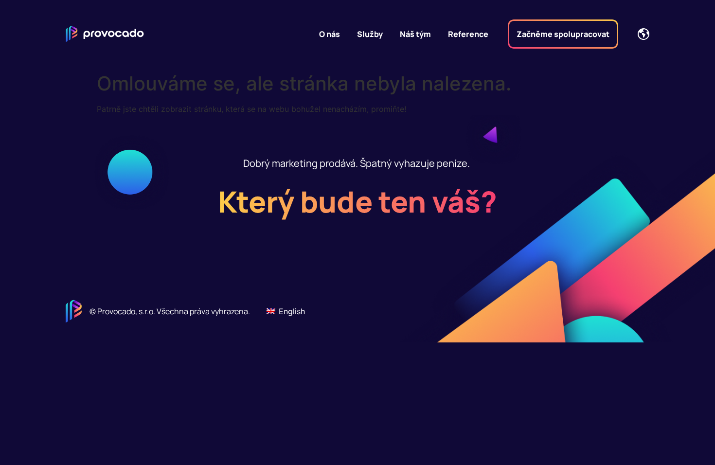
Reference (468, 34)
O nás (329, 34)
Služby (370, 34)
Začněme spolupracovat (563, 34)
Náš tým (415, 34)
